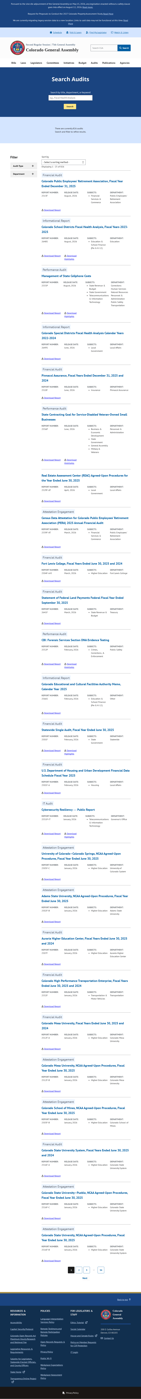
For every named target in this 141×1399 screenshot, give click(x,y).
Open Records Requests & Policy (52, 1343)
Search (125, 48)
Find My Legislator (98, 32)
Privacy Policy (46, 1351)
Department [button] (19, 174)
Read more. (87, 7)
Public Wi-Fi (46, 1358)
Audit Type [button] (18, 166)
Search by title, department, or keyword (70, 92)
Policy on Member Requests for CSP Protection (83, 1344)
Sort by (45, 156)
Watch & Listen (121, 32)
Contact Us (109, 1338)
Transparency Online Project (23, 1378)
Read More (108, 13)
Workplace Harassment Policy (51, 1376)
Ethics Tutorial (77, 1322)
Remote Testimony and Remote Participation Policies (51, 1332)
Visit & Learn (76, 32)
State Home (15, 1372)
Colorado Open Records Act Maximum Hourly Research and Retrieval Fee (23, 1339)
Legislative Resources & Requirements (21, 1350)
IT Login (74, 1352)
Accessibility (16, 1322)
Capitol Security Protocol (21, 1329)
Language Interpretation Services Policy (51, 1320)
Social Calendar (77, 1329)
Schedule (57, 32)
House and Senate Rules (82, 1335)
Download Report (52, 210)
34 (101, 1270)
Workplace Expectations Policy (51, 1367)
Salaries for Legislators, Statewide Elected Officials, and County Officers (23, 1362)
